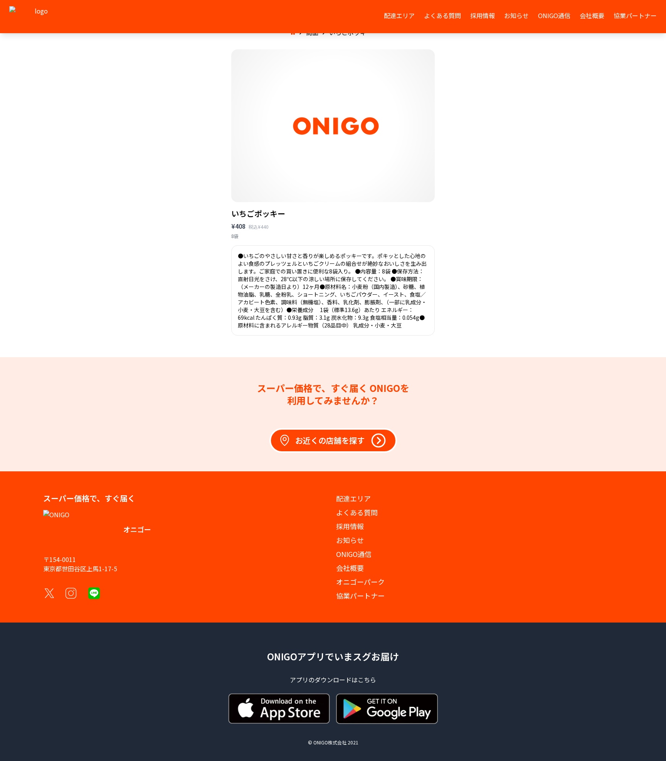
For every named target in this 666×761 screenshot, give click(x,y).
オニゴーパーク (360, 582)
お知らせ (516, 15)
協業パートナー (635, 15)
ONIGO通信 (554, 15)
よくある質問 (442, 15)
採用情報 (482, 15)
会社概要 (592, 15)
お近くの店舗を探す (330, 440)
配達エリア (399, 15)
